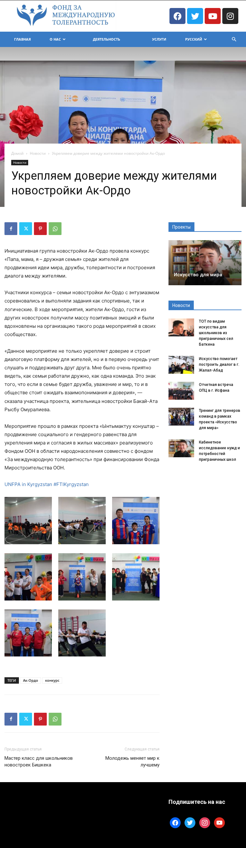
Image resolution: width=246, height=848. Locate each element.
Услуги (159, 39)
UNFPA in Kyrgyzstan (28, 484)
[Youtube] (213, 16)
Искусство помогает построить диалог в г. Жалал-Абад (219, 365)
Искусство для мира (198, 275)
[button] (234, 39)
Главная (22, 39)
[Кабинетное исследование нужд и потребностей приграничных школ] (181, 448)
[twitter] (189, 822)
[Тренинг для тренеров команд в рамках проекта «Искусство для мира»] (181, 417)
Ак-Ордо (30, 680)
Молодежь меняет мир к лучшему (132, 761)
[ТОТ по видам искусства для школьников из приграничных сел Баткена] (181, 327)
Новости (38, 153)
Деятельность (106, 39)
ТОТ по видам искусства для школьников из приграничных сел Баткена (216, 333)
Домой (17, 153)
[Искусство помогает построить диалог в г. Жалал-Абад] (181, 365)
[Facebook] (177, 16)
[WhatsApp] (55, 228)
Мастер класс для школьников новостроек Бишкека (38, 761)
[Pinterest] (40, 228)
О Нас (55, 39)
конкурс (52, 680)
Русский (193, 39)
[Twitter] (195, 16)
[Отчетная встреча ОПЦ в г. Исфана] (181, 391)
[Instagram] (230, 16)
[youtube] (219, 822)
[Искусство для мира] (205, 262)
